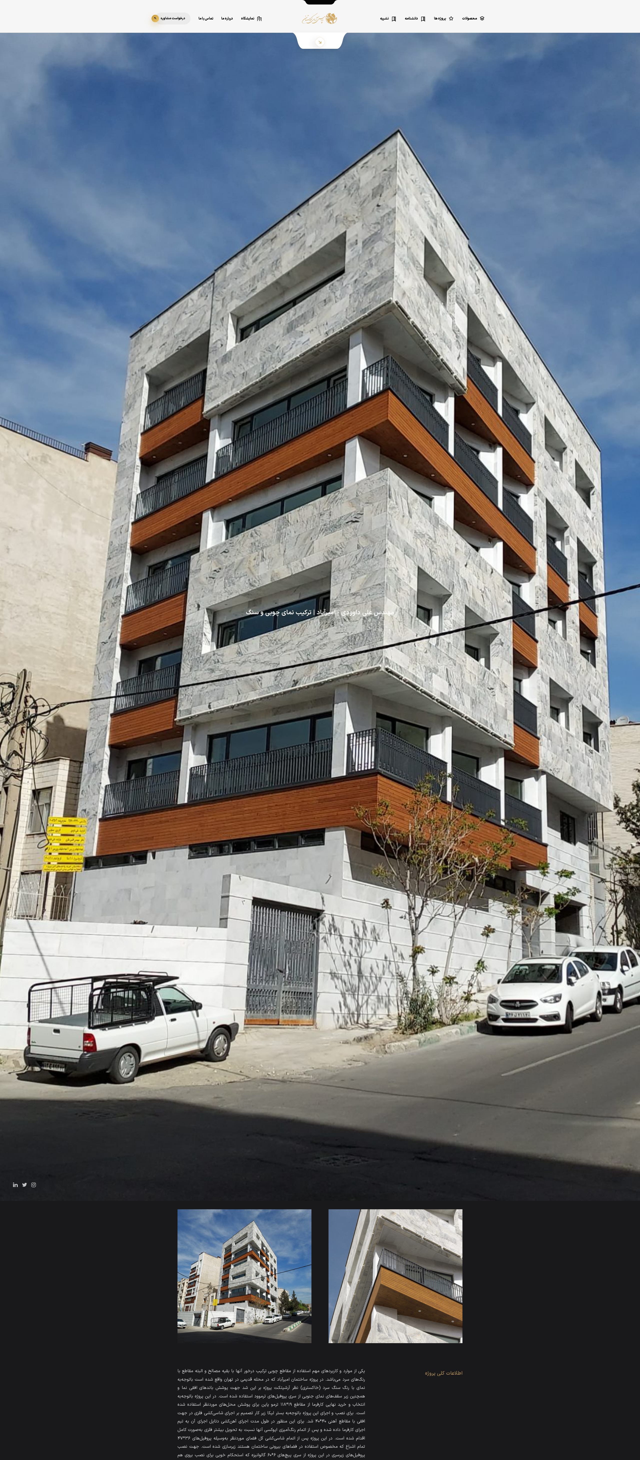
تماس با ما (205, 18)
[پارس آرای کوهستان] (320, 22)
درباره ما (227, 18)
